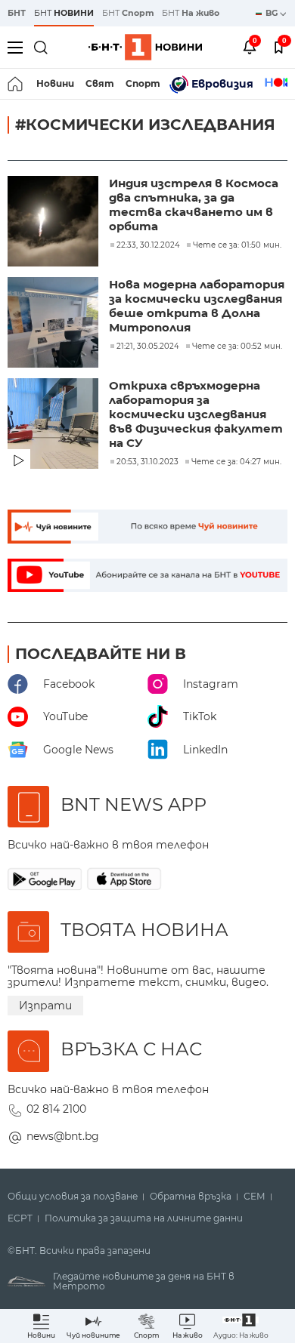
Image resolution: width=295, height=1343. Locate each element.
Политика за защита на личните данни (144, 1218)
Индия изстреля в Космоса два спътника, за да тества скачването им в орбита (193, 204)
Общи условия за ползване (73, 1196)
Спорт (143, 83)
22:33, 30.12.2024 (148, 245)
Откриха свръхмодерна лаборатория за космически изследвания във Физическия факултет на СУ (196, 414)
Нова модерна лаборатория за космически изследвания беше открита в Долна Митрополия (196, 305)
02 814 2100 (56, 1109)
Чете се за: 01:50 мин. (237, 245)
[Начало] (16, 84)
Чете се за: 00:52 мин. (237, 346)
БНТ (17, 13)
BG (273, 13)
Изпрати (45, 1005)
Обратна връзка (190, 1196)
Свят (99, 83)
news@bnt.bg (62, 1136)
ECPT (20, 1218)
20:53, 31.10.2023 (147, 462)
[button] (241, 1326)
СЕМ (255, 1196)
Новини (55, 83)
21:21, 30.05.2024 (147, 346)
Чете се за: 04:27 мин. (236, 462)
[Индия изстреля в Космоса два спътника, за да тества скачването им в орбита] (54, 223)
